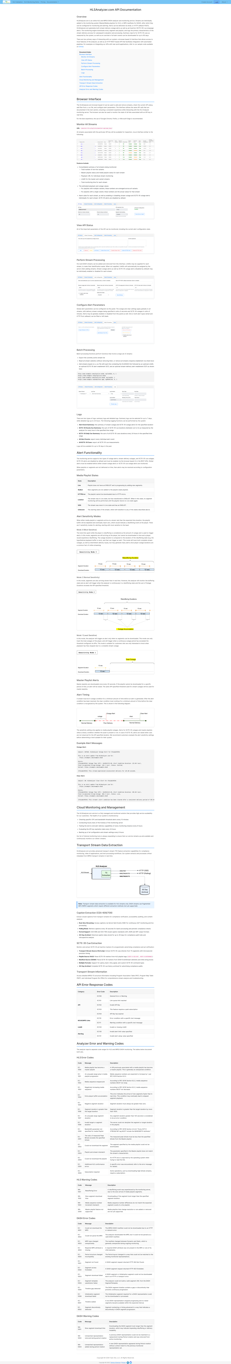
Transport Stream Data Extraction (91, 83)
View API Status (86, 60)
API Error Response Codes (88, 86)
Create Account (206, 2)
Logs (83, 73)
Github (81, 46)
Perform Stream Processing (90, 63)
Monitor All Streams (88, 57)
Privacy (124, 1362)
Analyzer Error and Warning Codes (91, 89)
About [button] (224, 2)
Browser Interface (85, 54)
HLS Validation (18, 2)
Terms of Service (115, 1362)
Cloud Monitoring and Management (91, 80)
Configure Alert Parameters (90, 66)
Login (216, 2)
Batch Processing (87, 69)
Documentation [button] (52, 2)
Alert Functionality (85, 77)
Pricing (43, 2)
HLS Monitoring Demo (31, 2)
